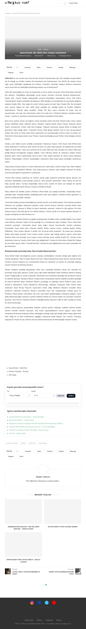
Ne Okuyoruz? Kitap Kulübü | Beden (62, 527)
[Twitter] (47, 603)
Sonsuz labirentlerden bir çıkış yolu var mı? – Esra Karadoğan (32, 427)
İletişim (39, 620)
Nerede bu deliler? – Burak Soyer (21, 420)
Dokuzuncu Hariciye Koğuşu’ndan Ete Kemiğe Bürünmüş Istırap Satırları (36, 423)
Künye (58, 620)
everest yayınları (12, 443)
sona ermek (42, 443)
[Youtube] (54, 603)
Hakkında (49, 620)
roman (23, 443)
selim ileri (32, 443)
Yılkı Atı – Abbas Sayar (17, 433)
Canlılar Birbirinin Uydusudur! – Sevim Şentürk (26, 417)
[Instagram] (32, 603)
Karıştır (61, 396)
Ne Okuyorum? (66, 624)
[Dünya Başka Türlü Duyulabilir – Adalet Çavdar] (23, 544)
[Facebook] (39, 603)
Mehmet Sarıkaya (25, 56)
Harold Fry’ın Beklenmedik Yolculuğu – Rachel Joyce (29, 430)
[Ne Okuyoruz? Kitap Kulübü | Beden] (62, 511)
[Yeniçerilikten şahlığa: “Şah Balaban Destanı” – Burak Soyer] (23, 511)
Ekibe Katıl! (29, 620)
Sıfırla (71, 396)
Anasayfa (8, 13)
